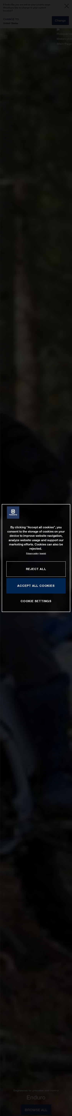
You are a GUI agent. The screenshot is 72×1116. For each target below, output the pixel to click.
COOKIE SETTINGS (36, 601)
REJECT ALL (36, 569)
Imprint (43, 553)
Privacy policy (32, 553)
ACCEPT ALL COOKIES (36, 585)
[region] (36, 558)
